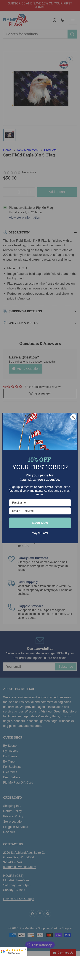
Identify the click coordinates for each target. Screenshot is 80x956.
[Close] (73, 417)
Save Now (40, 523)
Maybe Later (40, 533)
